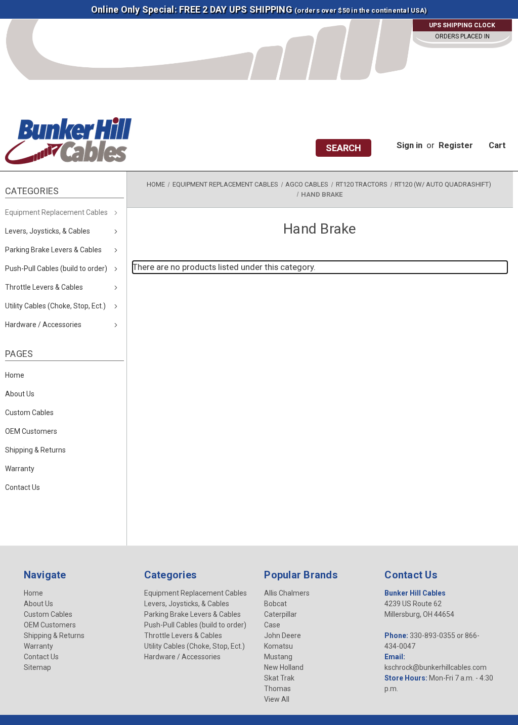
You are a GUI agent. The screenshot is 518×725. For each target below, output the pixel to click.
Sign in (409, 145)
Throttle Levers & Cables (44, 287)
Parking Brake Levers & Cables (53, 250)
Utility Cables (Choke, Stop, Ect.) (55, 306)
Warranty (19, 469)
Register (456, 145)
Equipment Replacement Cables (56, 212)
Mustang (278, 657)
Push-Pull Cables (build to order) (56, 268)
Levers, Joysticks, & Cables (47, 231)
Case (272, 625)
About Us (19, 394)
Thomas (277, 689)
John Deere (282, 635)
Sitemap (37, 667)
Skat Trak (279, 678)
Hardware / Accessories (43, 325)
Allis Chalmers (287, 593)
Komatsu (278, 646)
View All (276, 699)
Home (14, 375)
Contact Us (22, 487)
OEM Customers (31, 431)
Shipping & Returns (35, 450)
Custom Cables (29, 413)
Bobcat (275, 604)
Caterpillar (280, 614)
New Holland (284, 667)
